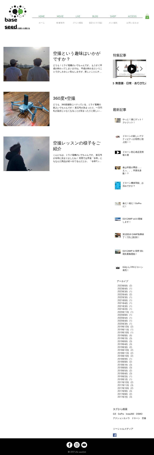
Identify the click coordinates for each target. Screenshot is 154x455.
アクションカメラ (121, 418)
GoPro (121, 414)
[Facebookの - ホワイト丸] (69, 445)
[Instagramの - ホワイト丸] (77, 445)
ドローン (136, 418)
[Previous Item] (117, 69)
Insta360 (130, 414)
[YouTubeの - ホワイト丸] (84, 445)
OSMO (139, 414)
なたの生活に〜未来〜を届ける (18, 28)
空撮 (144, 418)
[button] (147, 16)
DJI (114, 414)
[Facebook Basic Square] (114, 435)
